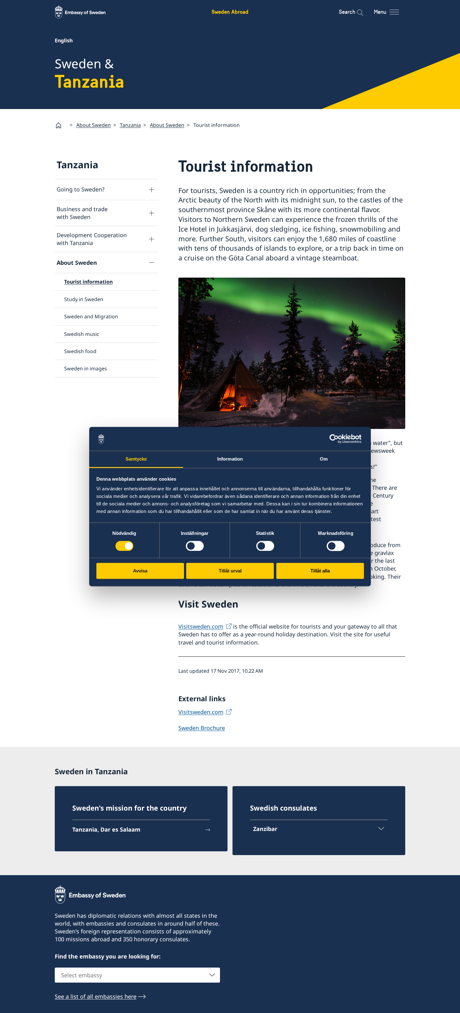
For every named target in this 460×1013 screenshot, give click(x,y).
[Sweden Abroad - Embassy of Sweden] (86, 12)
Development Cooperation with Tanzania (92, 239)
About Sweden (93, 125)
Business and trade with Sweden (82, 213)
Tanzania (130, 125)
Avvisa (140, 571)
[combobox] (137, 975)
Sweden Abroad (230, 11)
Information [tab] (230, 459)
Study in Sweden (83, 299)
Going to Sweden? (81, 189)
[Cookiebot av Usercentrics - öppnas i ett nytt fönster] (336, 438)
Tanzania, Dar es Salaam (106, 829)
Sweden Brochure (201, 728)
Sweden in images (85, 368)
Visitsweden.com (200, 626)
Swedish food (80, 351)
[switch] (195, 546)
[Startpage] (61, 125)
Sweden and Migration (91, 316)
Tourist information (88, 281)
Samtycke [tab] (136, 459)
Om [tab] (324, 459)
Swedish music (81, 334)
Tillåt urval (230, 571)
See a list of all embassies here (95, 996)
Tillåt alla (320, 571)
